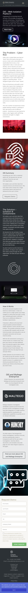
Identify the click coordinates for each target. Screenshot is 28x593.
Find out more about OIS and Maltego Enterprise (14, 455)
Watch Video (8, 29)
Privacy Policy (14, 581)
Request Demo (10, 196)
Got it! (14, 590)
